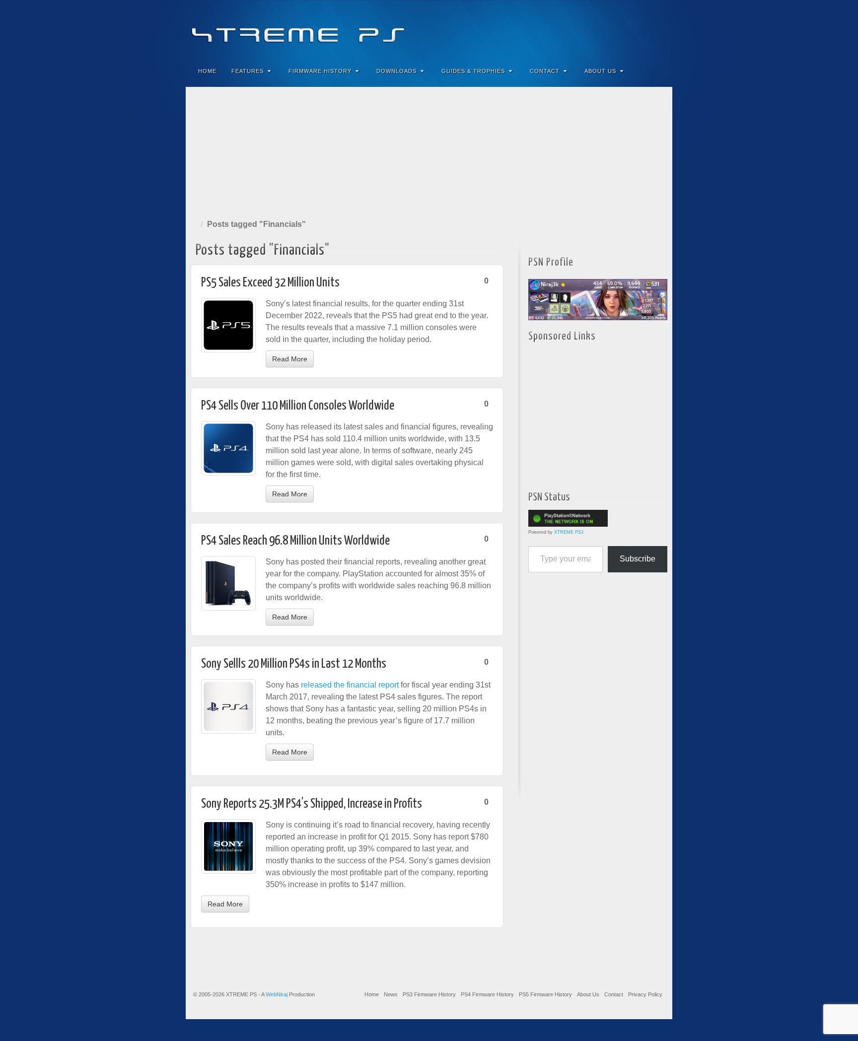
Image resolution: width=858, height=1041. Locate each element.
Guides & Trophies (473, 71)
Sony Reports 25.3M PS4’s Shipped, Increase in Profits (311, 804)
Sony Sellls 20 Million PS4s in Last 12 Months (293, 664)
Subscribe (637, 559)
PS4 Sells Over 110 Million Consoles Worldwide (297, 406)
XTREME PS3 (568, 532)
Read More (289, 359)
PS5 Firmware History (545, 994)
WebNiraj (276, 994)
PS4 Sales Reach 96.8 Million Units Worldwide (295, 541)
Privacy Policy (645, 994)
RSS (658, 29)
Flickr (618, 29)
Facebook (591, 29)
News (391, 994)
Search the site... (658, 71)
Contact (545, 71)
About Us (600, 71)
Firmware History (320, 71)
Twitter (631, 29)
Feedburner (604, 29)
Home (207, 71)
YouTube (645, 29)
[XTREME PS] (429, 28)
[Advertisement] (429, 151)
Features (247, 71)
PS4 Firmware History (487, 994)
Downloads (396, 71)
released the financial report (350, 685)
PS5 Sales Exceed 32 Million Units (270, 283)
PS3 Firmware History (429, 994)
